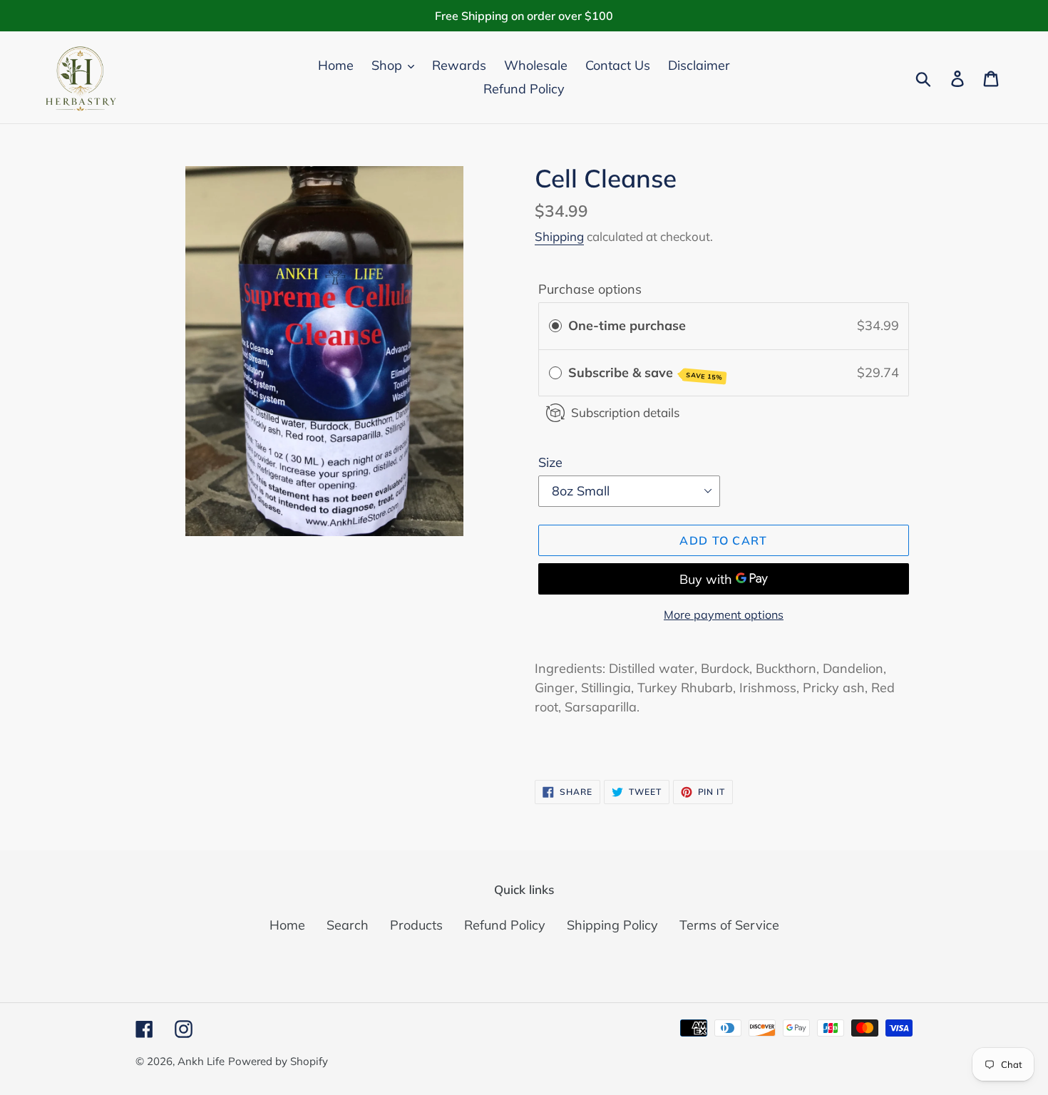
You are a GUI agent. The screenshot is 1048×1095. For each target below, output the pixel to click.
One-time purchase (627, 325)
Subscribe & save (646, 372)
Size (550, 462)
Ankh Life (201, 1061)
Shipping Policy (612, 925)
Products (416, 925)
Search (348, 925)
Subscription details (625, 412)
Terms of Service (729, 925)
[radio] (555, 326)
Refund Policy (504, 925)
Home (287, 925)
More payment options (724, 614)
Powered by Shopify (278, 1061)
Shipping (559, 236)
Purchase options (590, 289)
